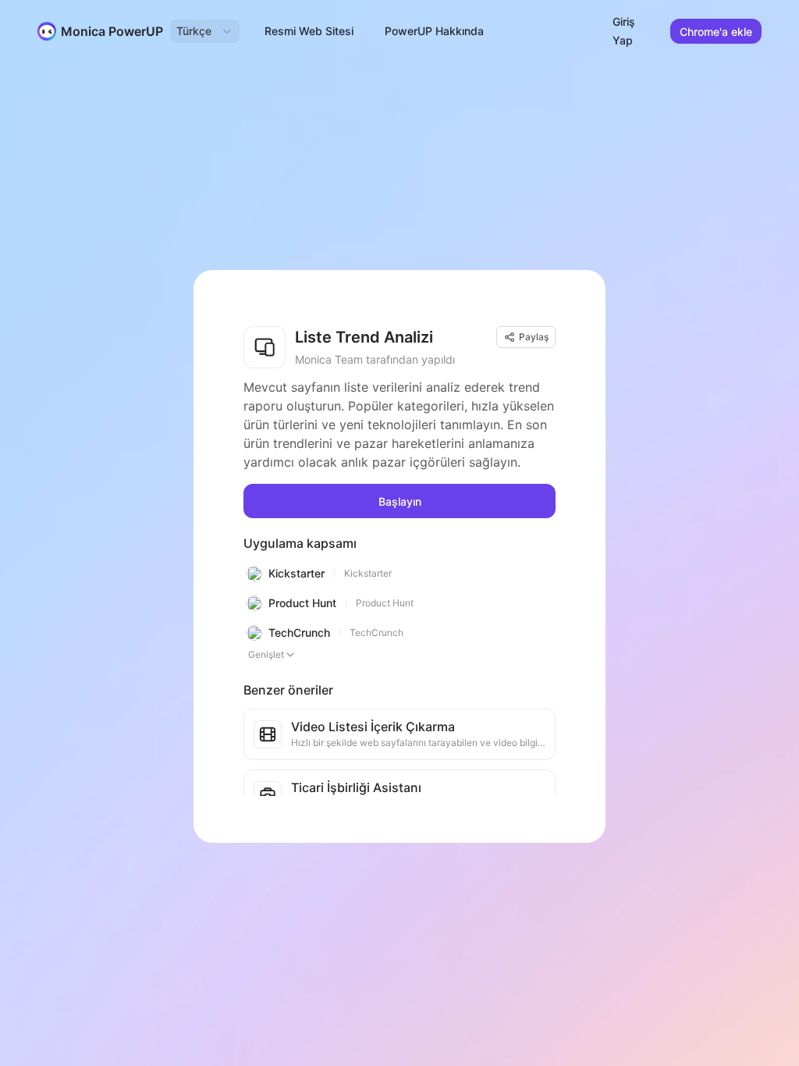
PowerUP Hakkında (434, 30)
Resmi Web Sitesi (309, 30)
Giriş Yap (624, 31)
